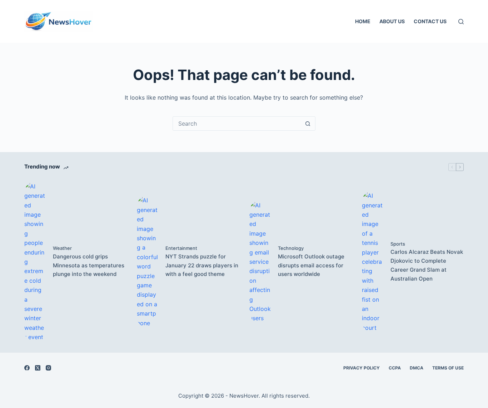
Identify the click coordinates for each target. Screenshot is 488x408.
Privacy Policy (361, 368)
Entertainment (181, 248)
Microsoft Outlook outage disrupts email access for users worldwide (311, 265)
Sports (397, 244)
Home (362, 21)
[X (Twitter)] (37, 368)
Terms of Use (448, 368)
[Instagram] (48, 368)
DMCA (416, 368)
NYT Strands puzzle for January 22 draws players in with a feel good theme (201, 265)
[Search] (461, 21)
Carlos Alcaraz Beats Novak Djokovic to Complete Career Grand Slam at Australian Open (426, 265)
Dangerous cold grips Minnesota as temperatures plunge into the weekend (88, 265)
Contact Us (430, 21)
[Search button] (308, 123)
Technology (291, 248)
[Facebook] (27, 368)
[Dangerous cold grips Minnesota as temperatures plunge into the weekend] (35, 262)
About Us (392, 21)
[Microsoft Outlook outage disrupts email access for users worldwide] (260, 262)
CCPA (395, 368)
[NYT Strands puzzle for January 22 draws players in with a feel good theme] (147, 261)
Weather (62, 248)
